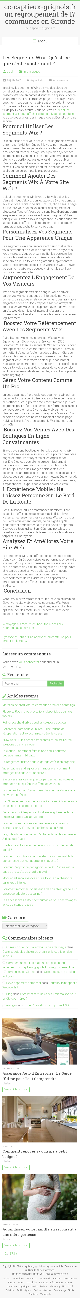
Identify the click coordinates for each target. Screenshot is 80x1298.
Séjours (27, 1290)
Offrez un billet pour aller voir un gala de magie (36, 947)
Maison (7, 1146)
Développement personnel (23, 983)
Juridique (12, 1286)
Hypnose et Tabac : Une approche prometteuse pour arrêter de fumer (36, 639)
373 (12, 1253)
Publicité (10, 1290)
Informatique (31, 71)
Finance (11, 1282)
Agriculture (18, 1278)
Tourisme (33, 1294)
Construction (70, 1278)
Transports (45, 1294)
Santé (19, 1290)
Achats (6, 1278)
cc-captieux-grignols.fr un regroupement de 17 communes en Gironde (40, 14)
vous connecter (29, 662)
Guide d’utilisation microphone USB (46, 1005)
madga (11, 1005)
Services (47, 1290)
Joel (10, 71)
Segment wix (36, 80)
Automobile (45, 1278)
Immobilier (31, 1282)
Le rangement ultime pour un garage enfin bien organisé (38, 762)
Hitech (21, 1282)
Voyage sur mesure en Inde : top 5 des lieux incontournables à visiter (32, 626)
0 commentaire (60, 80)
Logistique (24, 1286)
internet (68, 1282)
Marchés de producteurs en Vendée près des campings (38, 705)
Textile (71, 1290)
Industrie (43, 1282)
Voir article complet (16, 1089)
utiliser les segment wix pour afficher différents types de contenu (38, 112)
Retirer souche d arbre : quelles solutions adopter (34, 722)
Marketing (55, 1286)
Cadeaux (57, 1278)
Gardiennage (60, 1290)
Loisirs (34, 1286)
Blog (9, 994)
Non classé (10, 1224)
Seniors (37, 1290)
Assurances (11, 1068)
